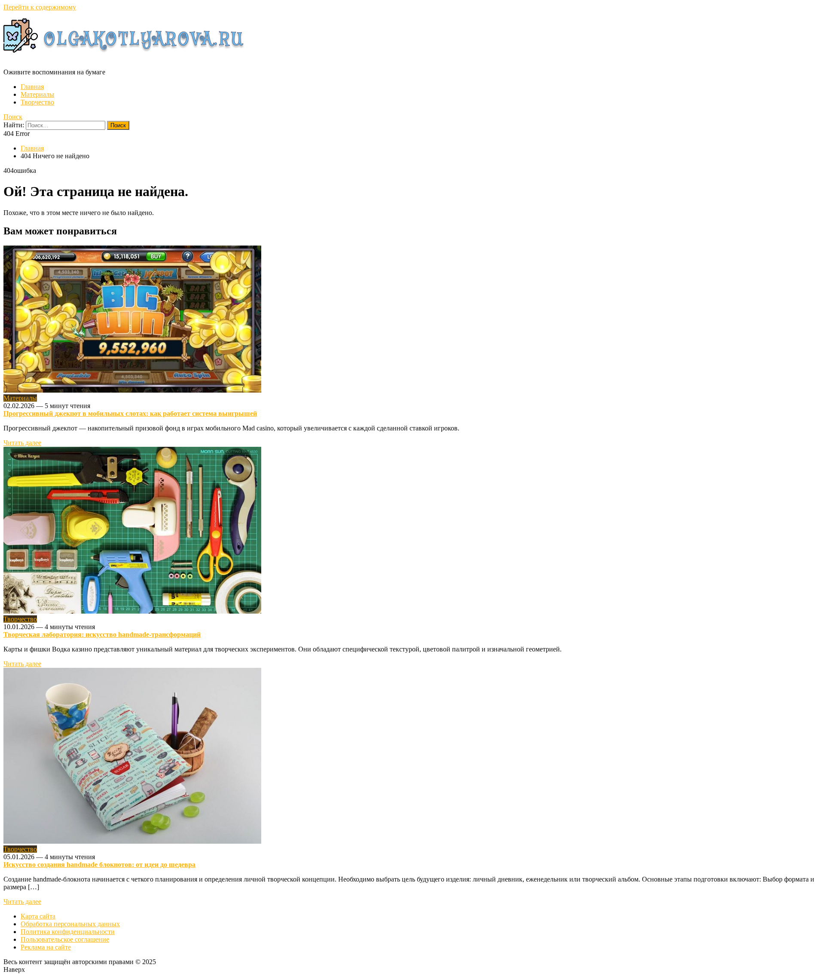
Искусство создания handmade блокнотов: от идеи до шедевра (99, 864)
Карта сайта (38, 916)
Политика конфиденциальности (68, 931)
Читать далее (22, 442)
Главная (32, 86)
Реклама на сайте (46, 947)
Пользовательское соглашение (65, 939)
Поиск (12, 116)
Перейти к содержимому (39, 7)
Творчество (37, 102)
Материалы (37, 94)
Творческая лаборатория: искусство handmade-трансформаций (102, 634)
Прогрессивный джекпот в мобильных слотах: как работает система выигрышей (130, 413)
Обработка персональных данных (70, 924)
